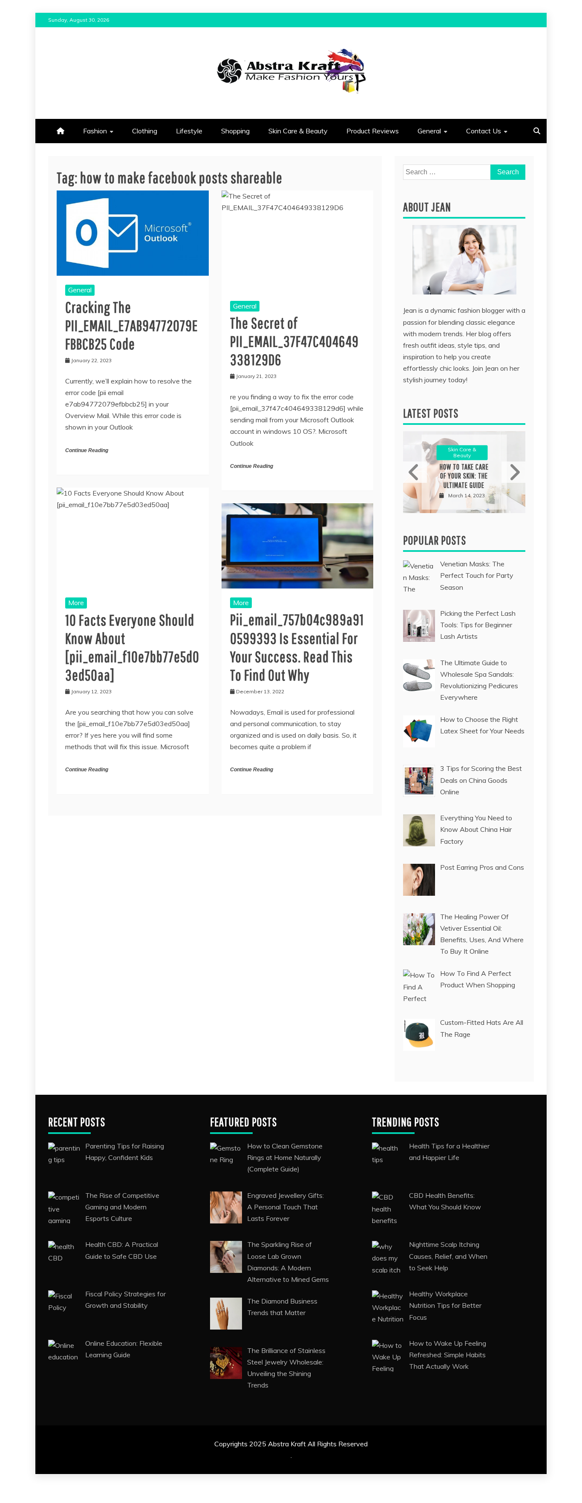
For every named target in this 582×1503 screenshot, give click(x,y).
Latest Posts (430, 413)
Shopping (235, 131)
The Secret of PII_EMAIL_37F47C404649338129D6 (294, 341)
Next (513, 472)
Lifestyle (189, 131)
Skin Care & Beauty (298, 131)
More (76, 602)
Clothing (144, 131)
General (429, 131)
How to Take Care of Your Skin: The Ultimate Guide (464, 476)
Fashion (95, 131)
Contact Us (483, 131)
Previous (415, 472)
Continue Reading (86, 450)
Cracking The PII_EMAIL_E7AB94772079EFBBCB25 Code (131, 325)
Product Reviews (372, 131)
